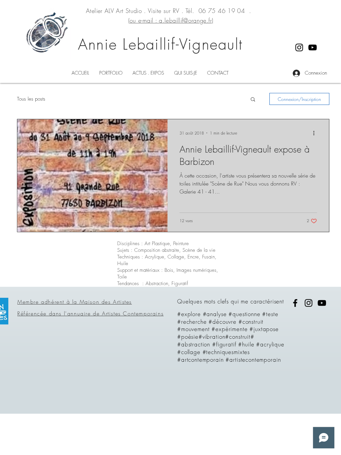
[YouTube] (312, 47)
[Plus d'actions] (316, 133)
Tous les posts (31, 99)
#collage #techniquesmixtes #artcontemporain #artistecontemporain (229, 355)
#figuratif (224, 344)
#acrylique (270, 344)
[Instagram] (299, 47)
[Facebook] (295, 303)
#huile (246, 344)
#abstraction (193, 344)
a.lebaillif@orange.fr (185, 20)
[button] (253, 99)
